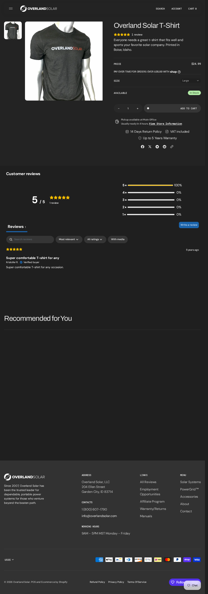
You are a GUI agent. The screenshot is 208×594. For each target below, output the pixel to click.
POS (33, 582)
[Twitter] (150, 147)
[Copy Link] (172, 147)
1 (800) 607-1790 (94, 509)
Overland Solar (21, 582)
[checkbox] (118, 239)
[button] (11, 8)
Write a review (189, 225)
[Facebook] (143, 147)
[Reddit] (164, 147)
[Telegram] (157, 147)
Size (117, 80)
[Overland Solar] (38, 8)
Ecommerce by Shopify (54, 582)
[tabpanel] (102, 262)
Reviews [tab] (17, 226)
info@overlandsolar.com (99, 516)
